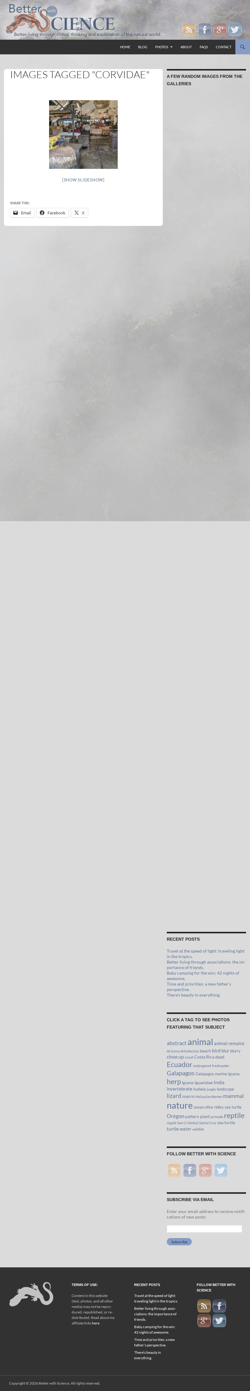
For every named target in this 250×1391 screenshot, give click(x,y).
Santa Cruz (207, 1122)
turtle (173, 1128)
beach (205, 1050)
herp (174, 1081)
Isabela (199, 1089)
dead (219, 1057)
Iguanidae (204, 1082)
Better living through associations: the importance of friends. (155, 1314)
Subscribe (179, 1242)
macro (188, 1096)
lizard (174, 1095)
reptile (234, 1115)
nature (180, 1105)
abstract (177, 1043)
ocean (199, 1107)
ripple (171, 1122)
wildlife (198, 1129)
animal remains (229, 1043)
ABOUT (186, 47)
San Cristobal (187, 1122)
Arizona (173, 1051)
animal (200, 1042)
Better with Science (54, 1383)
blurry (235, 1050)
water (185, 1128)
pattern (192, 1116)
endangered (202, 1066)
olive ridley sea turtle (223, 1107)
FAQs (204, 47)
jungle (211, 1089)
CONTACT (223, 47)
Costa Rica (204, 1056)
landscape (225, 1089)
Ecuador (179, 1064)
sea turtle (226, 1122)
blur (225, 1050)
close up (175, 1056)
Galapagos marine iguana (217, 1073)
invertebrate (179, 1088)
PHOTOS (161, 47)
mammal (233, 1096)
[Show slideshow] (83, 179)
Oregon (175, 1116)
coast (189, 1057)
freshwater (220, 1065)
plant (205, 1116)
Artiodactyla (189, 1051)
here (95, 1323)
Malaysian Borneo (208, 1097)
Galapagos (181, 1073)
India (219, 1082)
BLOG (142, 47)
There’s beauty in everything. (193, 994)
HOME (125, 47)
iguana (188, 1082)
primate (217, 1116)
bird (216, 1050)
